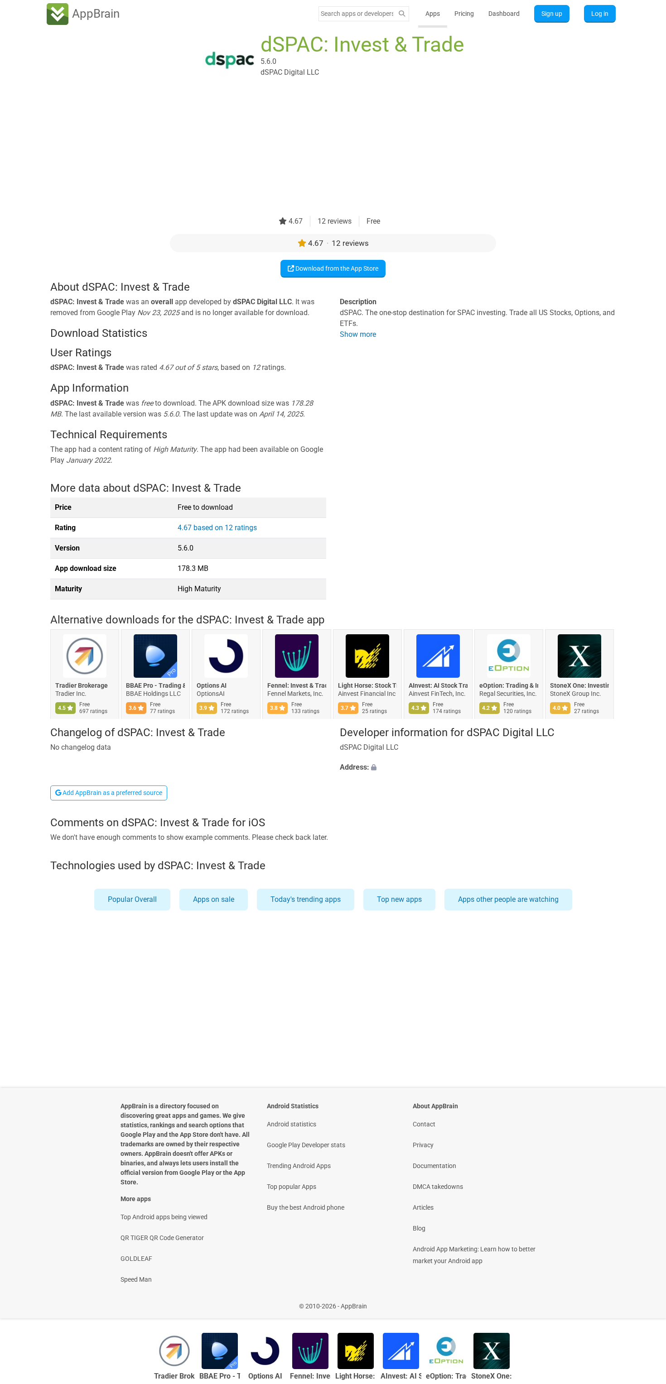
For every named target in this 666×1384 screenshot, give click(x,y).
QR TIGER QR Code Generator (162, 1237)
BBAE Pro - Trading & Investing (155, 686)
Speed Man (136, 1279)
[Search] (402, 14)
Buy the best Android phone (305, 1207)
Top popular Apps (291, 1186)
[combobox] (357, 13)
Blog (419, 1228)
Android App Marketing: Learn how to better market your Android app (474, 1254)
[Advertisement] (322, 152)
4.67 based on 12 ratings (217, 527)
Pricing (464, 13)
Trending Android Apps (299, 1165)
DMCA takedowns (438, 1186)
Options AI (212, 686)
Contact (424, 1124)
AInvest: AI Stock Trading (438, 686)
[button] (478, 767)
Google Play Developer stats (306, 1145)
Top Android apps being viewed (164, 1217)
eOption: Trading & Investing (508, 686)
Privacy (423, 1145)
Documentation (434, 1165)
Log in (599, 13)
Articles (423, 1207)
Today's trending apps (305, 899)
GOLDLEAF (136, 1258)
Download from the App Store (336, 268)
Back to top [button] (643, 1301)
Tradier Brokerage (81, 686)
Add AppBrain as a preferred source (111, 792)
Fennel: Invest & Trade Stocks (296, 686)
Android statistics (291, 1124)
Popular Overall (132, 899)
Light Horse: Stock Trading (367, 686)
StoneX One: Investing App (579, 686)
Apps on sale (213, 899)
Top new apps (399, 899)
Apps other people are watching (508, 899)
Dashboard (504, 13)
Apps (432, 13)
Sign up (551, 13)
